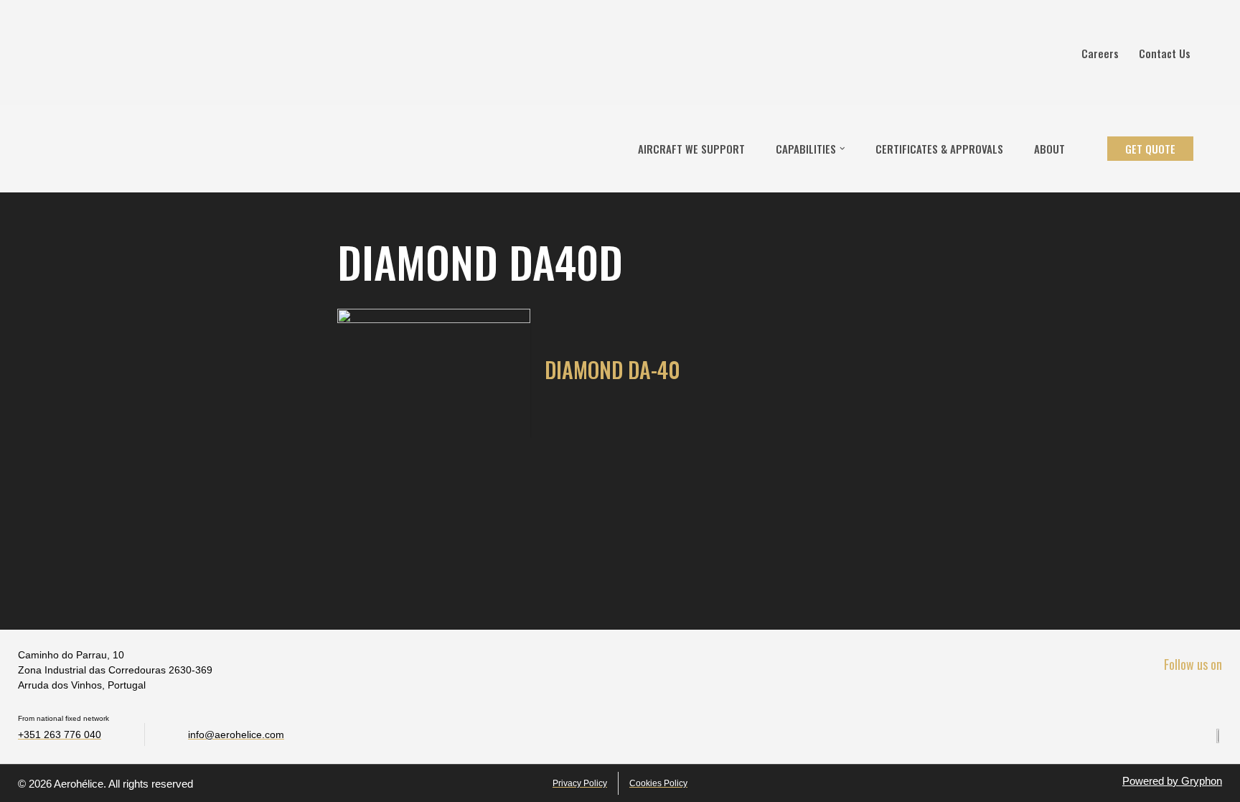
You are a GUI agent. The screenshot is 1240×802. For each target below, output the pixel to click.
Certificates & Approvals (939, 149)
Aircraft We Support (691, 149)
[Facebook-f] (1150, 697)
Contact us (1164, 53)
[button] (842, 148)
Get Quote (1150, 149)
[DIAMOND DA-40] (433, 373)
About (1049, 149)
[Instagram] (1210, 697)
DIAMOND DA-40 (612, 369)
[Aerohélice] (55, 148)
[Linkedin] (1180, 697)
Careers (1100, 53)
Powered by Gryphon (1172, 781)
